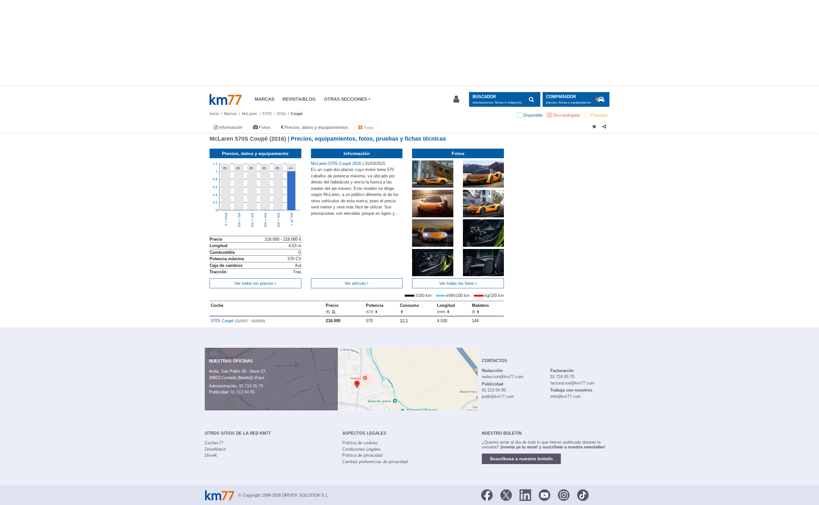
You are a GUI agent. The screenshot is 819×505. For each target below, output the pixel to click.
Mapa (259, 377)
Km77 (225, 99)
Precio (332, 308)
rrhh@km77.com (565, 396)
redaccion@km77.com (502, 376)
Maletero (480, 308)
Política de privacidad (362, 455)
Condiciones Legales (361, 449)
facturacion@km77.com (572, 383)
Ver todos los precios (255, 283)
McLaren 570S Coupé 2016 (336, 163)
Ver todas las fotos (457, 283)
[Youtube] (544, 494)
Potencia (374, 308)
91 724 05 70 (251, 386)
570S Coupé (238, 320)
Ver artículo (356, 283)
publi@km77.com (498, 396)
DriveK (211, 455)
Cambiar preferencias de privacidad (375, 461)
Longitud (446, 308)
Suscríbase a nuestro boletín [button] (521, 458)
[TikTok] (583, 494)
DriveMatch (215, 449)
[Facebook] (487, 494)
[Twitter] (506, 494)
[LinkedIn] (525, 494)
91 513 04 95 (243, 392)
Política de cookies (360, 442)
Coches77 (214, 442)
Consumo (409, 305)
